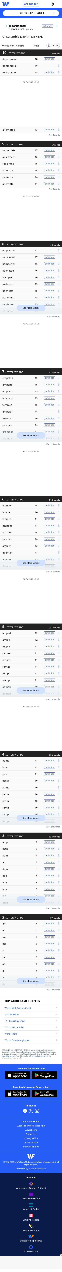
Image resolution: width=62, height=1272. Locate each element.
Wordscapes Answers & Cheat (31, 1188)
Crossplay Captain (31, 1230)
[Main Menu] (58, 4)
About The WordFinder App (31, 1125)
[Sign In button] (52, 4)
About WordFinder (31, 1121)
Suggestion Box (31, 1146)
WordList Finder (31, 1209)
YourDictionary (31, 1251)
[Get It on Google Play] (44, 1075)
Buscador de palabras (31, 1240)
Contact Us (31, 1134)
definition (47, 26)
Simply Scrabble (31, 1219)
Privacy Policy (31, 1138)
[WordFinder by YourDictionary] (5, 4)
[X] (31, 1111)
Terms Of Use (31, 1142)
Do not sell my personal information (31, 1168)
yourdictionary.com (8, 1056)
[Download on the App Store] (17, 1075)
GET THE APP (31, 4)
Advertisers (31, 1129)
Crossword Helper (31, 1198)
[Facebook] (25, 1111)
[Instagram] (37, 1111)
